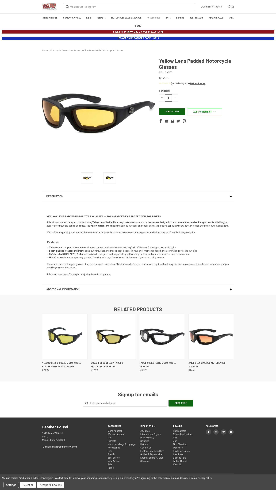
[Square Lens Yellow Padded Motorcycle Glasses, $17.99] (114, 337)
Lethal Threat (180, 461)
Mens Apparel (49, 17)
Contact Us (145, 447)
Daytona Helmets (182, 451)
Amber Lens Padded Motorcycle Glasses (206, 364)
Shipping (144, 441)
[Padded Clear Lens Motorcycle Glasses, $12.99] (162, 337)
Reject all (28, 485)
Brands (180, 17)
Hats (168, 17)
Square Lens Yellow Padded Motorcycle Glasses (107, 364)
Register (218, 6)
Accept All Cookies (51, 485)
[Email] (166, 121)
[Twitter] (178, 121)
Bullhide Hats (179, 457)
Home (138, 26)
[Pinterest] (184, 121)
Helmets (101, 17)
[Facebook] (160, 121)
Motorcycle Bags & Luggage (126, 17)
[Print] (172, 121)
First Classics (179, 444)
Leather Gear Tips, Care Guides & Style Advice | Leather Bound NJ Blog (152, 454)
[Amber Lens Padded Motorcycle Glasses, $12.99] (211, 337)
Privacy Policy (147, 437)
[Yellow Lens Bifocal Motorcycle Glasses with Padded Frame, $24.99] (65, 337)
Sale (231, 17)
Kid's (88, 17)
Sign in (207, 6)
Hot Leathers (179, 431)
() (232, 6)
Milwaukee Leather (182, 434)
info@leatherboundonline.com (61, 446)
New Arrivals (216, 17)
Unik (175, 437)
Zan (175, 441)
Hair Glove (178, 454)
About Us (145, 431)
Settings (11, 485)
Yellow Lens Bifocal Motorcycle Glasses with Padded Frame (61, 364)
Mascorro (178, 447)
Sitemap (144, 461)
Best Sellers (196, 17)
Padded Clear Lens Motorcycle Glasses (158, 364)
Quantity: (164, 91)
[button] (196, 83)
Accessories (153, 17)
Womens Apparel (72, 17)
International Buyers (150, 434)
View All (177, 464)
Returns (144, 444)
